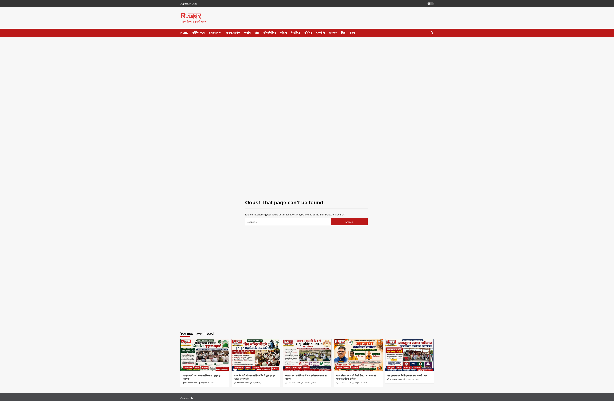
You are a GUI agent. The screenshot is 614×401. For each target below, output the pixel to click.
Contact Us (186, 398)
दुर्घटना (283, 32)
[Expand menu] (220, 32)
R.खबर (190, 16)
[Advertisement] (307, 65)
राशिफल (333, 32)
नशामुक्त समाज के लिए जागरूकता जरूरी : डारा (407, 375)
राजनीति (320, 32)
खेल (257, 32)
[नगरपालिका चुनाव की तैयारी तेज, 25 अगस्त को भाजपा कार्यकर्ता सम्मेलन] (358, 355)
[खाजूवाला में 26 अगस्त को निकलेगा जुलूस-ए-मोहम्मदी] (204, 355)
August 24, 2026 (207, 383)
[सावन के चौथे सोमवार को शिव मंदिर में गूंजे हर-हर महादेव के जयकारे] (256, 355)
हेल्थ (352, 32)
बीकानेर (197, 368)
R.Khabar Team (191, 383)
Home (184, 32)
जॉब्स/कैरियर (269, 32)
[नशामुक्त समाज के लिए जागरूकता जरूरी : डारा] (409, 355)
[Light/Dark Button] (430, 3)
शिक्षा (343, 32)
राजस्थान (213, 32)
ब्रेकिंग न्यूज (198, 32)
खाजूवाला (391, 368)
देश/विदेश (295, 32)
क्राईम (247, 32)
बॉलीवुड (308, 32)
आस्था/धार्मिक (233, 32)
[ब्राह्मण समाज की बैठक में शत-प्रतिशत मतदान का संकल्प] (307, 355)
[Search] (432, 33)
